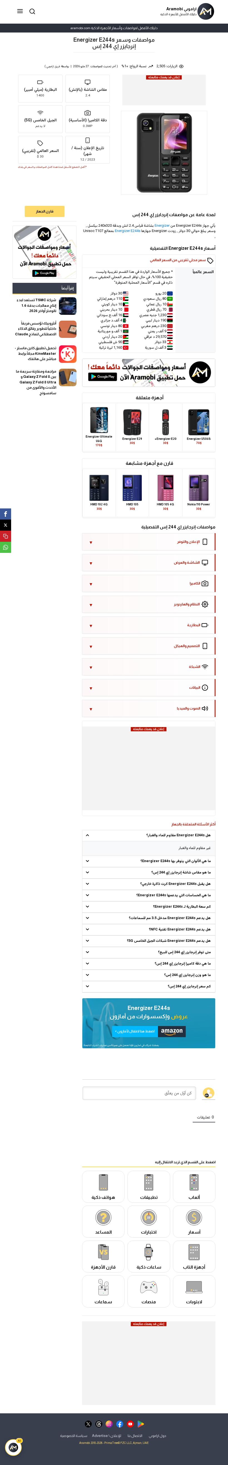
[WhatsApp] (5, 547)
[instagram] (109, 1424)
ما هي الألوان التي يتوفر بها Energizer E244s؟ (175, 861)
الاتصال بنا (135, 1436)
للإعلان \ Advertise (106, 1436)
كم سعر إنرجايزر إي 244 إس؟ (189, 986)
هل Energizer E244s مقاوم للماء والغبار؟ (178, 835)
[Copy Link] (5, 536)
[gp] (140, 1424)
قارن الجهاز (44, 211)
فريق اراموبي (53, 66)
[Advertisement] (163, 94)
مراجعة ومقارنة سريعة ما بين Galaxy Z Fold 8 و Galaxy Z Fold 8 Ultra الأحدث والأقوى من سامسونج (36, 382)
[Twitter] (5, 525)
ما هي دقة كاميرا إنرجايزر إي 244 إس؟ (183, 964)
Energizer (162, 226)
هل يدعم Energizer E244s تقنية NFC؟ (180, 929)
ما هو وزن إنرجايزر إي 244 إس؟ (187, 975)
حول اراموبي (157, 1436)
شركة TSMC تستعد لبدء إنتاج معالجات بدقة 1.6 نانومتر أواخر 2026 (36, 305)
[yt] (130, 1424)
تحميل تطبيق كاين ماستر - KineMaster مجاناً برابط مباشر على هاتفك (35, 353)
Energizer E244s (127, 231)
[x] (88, 1424)
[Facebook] (5, 514)
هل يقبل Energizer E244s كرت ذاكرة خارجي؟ (175, 884)
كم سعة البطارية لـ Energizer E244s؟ (182, 907)
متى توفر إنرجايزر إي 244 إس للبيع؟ (184, 952)
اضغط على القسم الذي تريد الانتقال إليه (185, 1162)
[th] (98, 1424)
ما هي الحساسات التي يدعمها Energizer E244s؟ (173, 895)
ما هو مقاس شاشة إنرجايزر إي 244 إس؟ (181, 872)
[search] (31, 11)
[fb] (119, 1424)
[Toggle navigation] (20, 11)
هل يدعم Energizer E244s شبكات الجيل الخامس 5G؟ (169, 941)
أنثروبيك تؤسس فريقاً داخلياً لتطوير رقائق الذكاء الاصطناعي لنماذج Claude (35, 328)
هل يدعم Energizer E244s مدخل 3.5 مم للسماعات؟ (170, 918)
